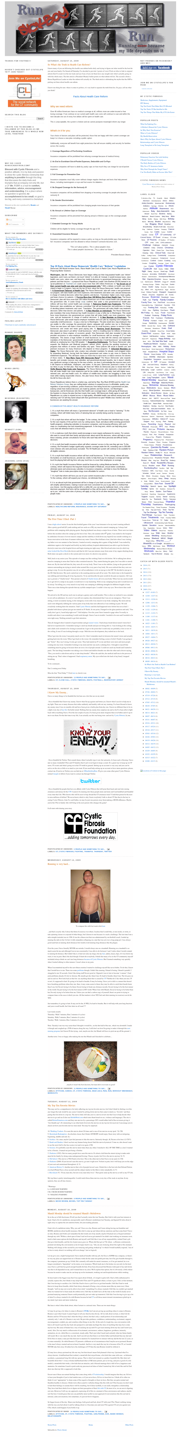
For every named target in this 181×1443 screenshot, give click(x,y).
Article (171, 206)
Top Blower (12, 242)
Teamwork (157, 499)
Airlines (171, 201)
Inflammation (161, 357)
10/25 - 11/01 (150, 623)
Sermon (164, 473)
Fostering (155, 315)
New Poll (161, 406)
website (147, 535)
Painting (170, 421)
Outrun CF (164, 419)
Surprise (151, 496)
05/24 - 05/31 (150, 723)
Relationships (54, 1416)
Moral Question (154, 390)
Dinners (165, 279)
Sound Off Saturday (97, 506)
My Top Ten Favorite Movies (61, 1105)
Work (163, 546)
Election (172, 289)
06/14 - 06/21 (150, 712)
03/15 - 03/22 (150, 757)
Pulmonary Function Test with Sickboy (154, 157)
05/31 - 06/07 (150, 719)
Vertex (165, 528)
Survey (158, 496)
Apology (153, 206)
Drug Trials (165, 284)
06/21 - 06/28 (150, 709)
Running (171, 466)
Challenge (146, 245)
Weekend (155, 538)
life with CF (102, 1388)
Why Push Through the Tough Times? (154, 169)
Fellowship (163, 307)
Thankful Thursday (93, 851)
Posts (10, 220)
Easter (151, 287)
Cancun (171, 229)
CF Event (156, 237)
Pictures (161, 429)
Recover (172, 452)
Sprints (151, 489)
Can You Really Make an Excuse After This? (156, 172)
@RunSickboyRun (90, 771)
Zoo (172, 554)
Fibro (149, 310)
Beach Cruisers (155, 216)
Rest (172, 458)
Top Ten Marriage (150, 512)
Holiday (166, 346)
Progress (172, 442)
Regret (147, 455)
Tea (151, 499)
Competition (145, 258)
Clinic (151, 253)
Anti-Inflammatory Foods (14, 282)
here (74, 673)
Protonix (158, 445)
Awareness (164, 208)
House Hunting (156, 354)
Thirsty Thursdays (161, 507)
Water (163, 533)
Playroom (153, 432)
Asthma (145, 208)
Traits (165, 515)
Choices (160, 248)
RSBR (158, 465)
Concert (172, 258)
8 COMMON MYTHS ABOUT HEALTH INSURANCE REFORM (74, 406)
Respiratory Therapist (162, 458)
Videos (154, 530)
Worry (165, 551)
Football (98, 680)
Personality (154, 426)
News (169, 408)
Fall (149, 300)
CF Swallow (161, 240)
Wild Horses (156, 546)
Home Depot (146, 349)
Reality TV (159, 452)
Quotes (172, 447)
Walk (158, 533)
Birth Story (163, 219)
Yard (170, 551)
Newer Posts (52, 1425)
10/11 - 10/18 (150, 630)
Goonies (52, 1147)
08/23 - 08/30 (150, 654)
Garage (144, 323)
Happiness (153, 338)
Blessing (150, 221)
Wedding (155, 536)
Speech (153, 486)
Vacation (152, 525)
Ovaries (172, 419)
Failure (172, 297)
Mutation (144, 398)
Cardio (68, 1091)
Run (110, 1091)
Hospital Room (153, 351)
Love (155, 375)
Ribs (150, 460)
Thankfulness (158, 505)
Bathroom (145, 216)
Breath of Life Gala (160, 227)
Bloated (158, 222)
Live (167, 372)
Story (146, 491)
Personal (145, 427)
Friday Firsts (166, 315)
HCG (149, 341)
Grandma (145, 331)
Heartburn (163, 344)
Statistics (162, 489)
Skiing (160, 478)
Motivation (145, 393)
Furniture (154, 320)
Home (91, 1425)
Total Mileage (147, 515)
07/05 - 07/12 (150, 702)
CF (57, 680)
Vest (170, 528)
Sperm (160, 486)
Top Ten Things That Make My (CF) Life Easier (157, 112)
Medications (151, 388)
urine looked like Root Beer (58, 551)
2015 (145, 568)
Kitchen (163, 367)
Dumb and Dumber (56, 1142)
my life (64, 710)
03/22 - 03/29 (150, 754)
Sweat (165, 497)
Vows (152, 533)
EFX (152, 289)
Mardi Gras (146, 383)
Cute (145, 266)
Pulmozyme (145, 447)
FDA (173, 305)
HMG (160, 346)
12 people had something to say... (90, 677)
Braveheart (53, 1172)
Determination (152, 276)
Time (147, 510)
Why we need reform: (61, 106)
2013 (145, 575)
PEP (174, 424)
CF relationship (98, 1374)
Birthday (171, 219)
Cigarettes (146, 250)
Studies (158, 491)
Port (155, 434)
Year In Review (156, 554)
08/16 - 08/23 (150, 658)
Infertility (152, 357)
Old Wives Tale (161, 414)
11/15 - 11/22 (150, 613)
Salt (167, 468)
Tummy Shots (146, 520)
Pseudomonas (167, 445)
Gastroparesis (162, 323)
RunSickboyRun (151, 468)
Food (163, 313)
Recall (166, 452)
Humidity (170, 354)
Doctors (158, 282)
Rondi (153, 463)
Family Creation (167, 300)
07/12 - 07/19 (150, 699)
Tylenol (172, 520)
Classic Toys (160, 250)
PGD (166, 426)
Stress (152, 491)
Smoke (151, 481)
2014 (145, 572)
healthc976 (12, 269)
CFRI (157, 242)
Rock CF (146, 463)
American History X (56, 1167)
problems (80, 970)
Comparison (171, 255)
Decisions (145, 274)
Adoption (172, 198)
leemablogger (13, 253)
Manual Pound (162, 380)
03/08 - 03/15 (150, 761)
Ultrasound (148, 523)
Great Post (161, 331)
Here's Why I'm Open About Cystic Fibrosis (155, 139)
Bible (173, 216)
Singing (162, 476)
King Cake (150, 367)
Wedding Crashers (56, 1131)
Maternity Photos (167, 383)
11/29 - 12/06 (150, 606)
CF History (165, 237)
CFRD (152, 242)
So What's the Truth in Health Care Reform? (69, 64)
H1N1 (168, 333)
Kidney (171, 364)
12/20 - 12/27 (150, 596)
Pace (152, 421)
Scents (172, 471)
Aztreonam (146, 211)
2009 (145, 589)
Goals (164, 328)
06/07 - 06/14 (150, 716)
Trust (162, 517)
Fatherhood (158, 305)
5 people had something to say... (89, 849)
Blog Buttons (167, 221)
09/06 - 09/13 (150, 647)
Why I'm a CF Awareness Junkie (151, 166)
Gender (171, 323)
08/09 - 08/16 (150, 661)
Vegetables (151, 528)
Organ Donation (170, 416)
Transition (172, 515)
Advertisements (156, 201)
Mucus (152, 395)
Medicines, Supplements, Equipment (153, 100)
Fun (152, 318)
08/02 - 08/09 (150, 688)
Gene (144, 326)
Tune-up (155, 520)
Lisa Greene (160, 372)
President (152, 442)
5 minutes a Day (146, 198)
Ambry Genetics (147, 203)
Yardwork (146, 554)
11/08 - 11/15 (150, 616)
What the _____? (163, 541)
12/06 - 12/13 (150, 602)
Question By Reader (159, 447)
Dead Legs (97, 1091)
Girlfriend (99, 1414)
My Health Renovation (148, 136)
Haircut (145, 336)
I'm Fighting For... (12, 266)
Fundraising (169, 318)
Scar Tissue (159, 471)
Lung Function (164, 375)
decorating (153, 274)
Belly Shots (165, 216)
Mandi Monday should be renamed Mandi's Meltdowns (74, 1213)
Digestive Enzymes (154, 279)
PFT (161, 426)
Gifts (164, 326)
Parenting (152, 424)
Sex (143, 476)
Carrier (169, 232)
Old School (53, 1159)
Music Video (168, 395)
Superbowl (144, 494)
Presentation (170, 440)
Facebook (165, 297)
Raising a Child (153, 450)
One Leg (171, 414)
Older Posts (129, 1425)
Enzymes (152, 295)
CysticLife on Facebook (147, 88)
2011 (145, 582)
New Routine (169, 406)
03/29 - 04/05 (150, 750)
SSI (157, 489)
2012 (145, 579)
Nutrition (146, 414)
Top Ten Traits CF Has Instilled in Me (153, 109)
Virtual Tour (162, 530)
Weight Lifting (150, 541)
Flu (152, 313)
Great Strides (170, 331)
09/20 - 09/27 (150, 640)
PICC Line (152, 429)
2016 (145, 565)
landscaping (145, 370)
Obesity (153, 414)
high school (57, 524)
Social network (165, 481)
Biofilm (150, 219)
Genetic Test (151, 326)
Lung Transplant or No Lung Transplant (154, 145)
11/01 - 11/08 (150, 620)
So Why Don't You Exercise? (150, 130)
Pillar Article (170, 429)
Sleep (166, 478)
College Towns (151, 255)
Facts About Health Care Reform (90, 96)
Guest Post (146, 333)
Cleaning (145, 253)
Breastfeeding (147, 227)
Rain (144, 450)
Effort (147, 289)
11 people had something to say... (90, 1088)
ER (166, 295)
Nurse (170, 411)
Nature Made (157, 403)
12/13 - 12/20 (150, 599)
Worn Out (158, 551)
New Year (146, 408)
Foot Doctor (171, 313)
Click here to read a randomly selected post (20, 325)
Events (171, 295)
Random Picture (166, 450)
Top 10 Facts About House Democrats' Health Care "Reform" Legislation (88, 266)
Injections (170, 357)
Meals (143, 388)
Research (168, 455)
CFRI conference (166, 242)
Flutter (157, 313)
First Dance (164, 310)
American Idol (159, 203)
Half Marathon (153, 336)
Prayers (159, 437)
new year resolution (158, 409)
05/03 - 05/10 (150, 733)
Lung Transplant (153, 378)
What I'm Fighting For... (148, 124)
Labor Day (170, 367)
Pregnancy (148, 439)
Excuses (145, 297)
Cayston (144, 235)
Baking (169, 214)
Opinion (152, 416)
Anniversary (170, 203)
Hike (154, 346)
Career (163, 232)
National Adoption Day (157, 401)
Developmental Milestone (167, 276)
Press (158, 442)
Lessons (166, 370)
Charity (172, 245)
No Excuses (154, 411)
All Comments (13, 224)
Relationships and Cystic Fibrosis (152, 142)
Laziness (159, 370)
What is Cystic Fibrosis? (149, 133)
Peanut (168, 424)
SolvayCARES (148, 483)
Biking (144, 219)
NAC (150, 398)
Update (144, 525)
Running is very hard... (59, 863)
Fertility (170, 307)
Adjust (166, 198)
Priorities (164, 442)
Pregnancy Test (159, 440)
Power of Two (150, 437)
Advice (165, 201)
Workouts (53, 1093)
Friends (146, 318)
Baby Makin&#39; (163, 211)
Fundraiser (159, 318)
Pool (150, 434)
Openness (145, 416)
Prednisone (167, 437)
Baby (153, 211)
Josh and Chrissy (153, 364)
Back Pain (154, 214)
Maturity (145, 385)
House (146, 354)
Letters (173, 370)
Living (172, 372)
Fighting (79, 851)
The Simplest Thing (148, 507)
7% (154, 198)
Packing (158, 421)
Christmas (169, 248)
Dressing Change (148, 284)
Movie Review (62, 1201)
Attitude (60, 1091)
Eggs (166, 289)
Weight (170, 538)
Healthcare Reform (65, 506)
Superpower (161, 494)
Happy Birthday (164, 339)
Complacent (154, 258)
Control (160, 260)
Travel (143, 517)
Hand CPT (145, 338)
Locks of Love (147, 375)
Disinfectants (149, 282)
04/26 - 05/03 (150, 737)
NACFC (156, 398)
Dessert (144, 276)
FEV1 (144, 310)
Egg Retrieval (159, 289)
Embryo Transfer (152, 292)
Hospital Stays (166, 351)
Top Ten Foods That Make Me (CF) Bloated (156, 106)
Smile (145, 481)
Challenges (156, 245)
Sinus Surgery (152, 478)
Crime (172, 263)
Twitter (108, 851)
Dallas (167, 269)
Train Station (158, 515)
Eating (157, 287)
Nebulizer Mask (168, 403)
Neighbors (146, 406)
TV (161, 520)
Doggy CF (165, 282)
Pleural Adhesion (163, 432)
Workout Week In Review (164, 549)
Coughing (152, 263)
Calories (156, 229)
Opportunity (160, 416)
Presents (144, 442)
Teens (165, 499)
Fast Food (161, 302)
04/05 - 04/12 (150, 747)
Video (146, 530)
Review (144, 460)
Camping (164, 229)
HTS (164, 354)
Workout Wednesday (122, 1091)
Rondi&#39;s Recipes (165, 463)
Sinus (168, 476)
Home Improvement (158, 349)
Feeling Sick (153, 307)
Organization (146, 419)
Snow (157, 481)
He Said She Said (160, 341)
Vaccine (160, 525)
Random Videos (148, 453)
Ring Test (156, 460)
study (83, 302)
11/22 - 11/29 (150, 609)
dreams (172, 282)
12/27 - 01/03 (150, 592)
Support (144, 497)
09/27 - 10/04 (150, 637)
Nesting (153, 406)
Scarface (52, 1139)
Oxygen (146, 421)
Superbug (153, 494)
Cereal (151, 235)
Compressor (164, 258)
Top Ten (171, 510)
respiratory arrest (86, 656)
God (107, 1414)
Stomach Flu (171, 489)
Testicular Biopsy (159, 502)
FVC (166, 320)
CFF (70, 791)
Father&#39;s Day (147, 305)
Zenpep (166, 554)
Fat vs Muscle (171, 302)
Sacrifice (162, 468)
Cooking (167, 261)
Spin (165, 486)
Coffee (143, 255)
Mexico (160, 388)
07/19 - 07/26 (150, 695)
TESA (150, 502)
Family (155, 300)
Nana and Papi (165, 398)
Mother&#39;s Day (167, 390)
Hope (144, 351)
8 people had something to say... (89, 1198)
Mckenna (153, 385)
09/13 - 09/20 (150, 644)
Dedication (162, 274)
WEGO (163, 538)
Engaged (162, 292)
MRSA (145, 396)
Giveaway (148, 328)
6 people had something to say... (89, 504)
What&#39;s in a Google (152, 543)
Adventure (146, 201)
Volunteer (146, 533)
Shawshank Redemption (58, 1134)
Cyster (151, 266)
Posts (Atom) (62, 1430)
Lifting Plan (150, 372)
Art (166, 206)
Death (89, 680)
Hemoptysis (146, 346)
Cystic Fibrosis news (148, 184)
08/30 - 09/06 (150, 651)
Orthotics (155, 419)
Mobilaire (166, 388)
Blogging (153, 224)
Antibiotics (146, 206)
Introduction (145, 362)
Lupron (163, 377)
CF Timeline (171, 240)
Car (151, 232)
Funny (146, 320)
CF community (166, 235)
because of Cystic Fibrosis (93, 959)
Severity (171, 473)
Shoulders (155, 476)
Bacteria (162, 214)
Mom (173, 388)
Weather (170, 533)
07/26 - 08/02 (150, 692)
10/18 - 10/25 (150, 627)
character (165, 245)
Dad (155, 269)
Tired (164, 510)
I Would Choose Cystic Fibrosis (151, 160)
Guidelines (156, 333)
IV (151, 362)
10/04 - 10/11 (150, 633)
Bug (143, 229)
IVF (156, 362)
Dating (150, 271)
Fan (154, 302)
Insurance (81, 506)
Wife (149, 546)
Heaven (170, 344)
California (150, 229)
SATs (152, 471)
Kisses (157, 367)
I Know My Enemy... (58, 692)
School (153, 473)
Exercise (155, 297)
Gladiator (52, 1153)
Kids (143, 367)
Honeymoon (170, 349)
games (171, 320)
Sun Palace (167, 491)
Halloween (170, 336)
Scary (166, 471)
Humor (145, 357)
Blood (160, 224)
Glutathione (156, 328)
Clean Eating (170, 250)
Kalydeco (164, 364)
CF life (86, 1311)
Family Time (146, 302)
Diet (143, 279)
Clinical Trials (160, 253)
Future (161, 320)
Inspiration (148, 359)
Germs (159, 326)
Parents (160, 424)
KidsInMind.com (77, 1117)
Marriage (155, 382)
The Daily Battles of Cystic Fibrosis (153, 163)
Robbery (172, 460)
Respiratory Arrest (113, 680)
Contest (153, 261)
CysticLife (147, 269)
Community (162, 255)
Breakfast (167, 224)
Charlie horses (93, 579)
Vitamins (170, 530)
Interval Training (168, 359)
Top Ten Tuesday (84, 1201)
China (153, 248)
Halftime (162, 336)
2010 (145, 586)
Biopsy (156, 219)
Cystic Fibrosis (85, 607)
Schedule (146, 473)
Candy (146, 232)
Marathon (172, 380)
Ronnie (33, 205)
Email (143, 292)
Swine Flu (145, 499)
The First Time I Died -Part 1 (62, 519)
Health (171, 341)
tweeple (56, 774)
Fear (145, 307)
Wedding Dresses (166, 535)
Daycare (156, 271)
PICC (145, 429)
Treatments (153, 517)
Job (144, 364)
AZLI (172, 208)
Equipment (160, 295)
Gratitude (153, 331)
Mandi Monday (116, 1414)
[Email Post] (108, 504)
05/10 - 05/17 (150, 730)
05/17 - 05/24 (150, 726)
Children (146, 248)
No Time (164, 411)
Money (145, 390)
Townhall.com (71, 284)
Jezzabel (171, 362)
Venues (158, 528)
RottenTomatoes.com (60, 1120)
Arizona (160, 206)
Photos (172, 427)
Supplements (171, 494)
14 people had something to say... (86, 1411)
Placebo (146, 432)
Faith (144, 300)
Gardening (153, 323)
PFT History (144, 103)
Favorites (167, 305)
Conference (145, 260)
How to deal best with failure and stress (19, 299)
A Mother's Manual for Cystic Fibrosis (154, 127)
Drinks (157, 284)
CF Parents (152, 240)
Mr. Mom (172, 393)
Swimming (172, 496)
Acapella (159, 198)
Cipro (153, 250)
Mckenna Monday (167, 385)
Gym (163, 333)
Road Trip (164, 460)
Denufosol (171, 274)
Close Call (64, 680)
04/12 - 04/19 (150, 744)
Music (159, 396)
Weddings (147, 538)
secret (158, 473)
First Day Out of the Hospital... (16, 239)
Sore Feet (158, 483)
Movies (72, 1201)
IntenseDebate (18, 312)
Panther (143, 424)
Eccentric (163, 287)
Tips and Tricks (156, 510)
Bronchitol (170, 227)
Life (144, 372)
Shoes (148, 476)
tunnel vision (93, 623)
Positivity (161, 434)
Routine (151, 466)
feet (103, 953)
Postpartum (169, 434)
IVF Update (162, 362)
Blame (144, 221)
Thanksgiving (170, 505)
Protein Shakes (149, 445)
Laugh (153, 370)
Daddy (161, 269)
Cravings (160, 263)
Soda (173, 481)
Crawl (167, 263)
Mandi (7, 207)
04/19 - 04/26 (150, 740)
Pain (105, 1091)
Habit (173, 333)
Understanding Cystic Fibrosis (164, 523)
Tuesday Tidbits (170, 517)
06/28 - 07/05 (150, 706)
